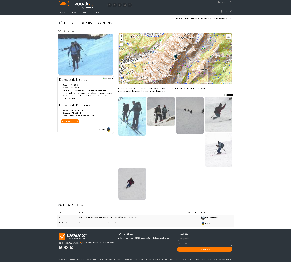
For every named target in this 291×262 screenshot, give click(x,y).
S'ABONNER (204, 249)
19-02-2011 (63, 217)
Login (222, 2)
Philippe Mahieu (211, 217)
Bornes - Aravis (190, 18)
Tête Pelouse (205, 18)
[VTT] (125, 5)
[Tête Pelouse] (85, 54)
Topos (177, 18)
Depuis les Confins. (223, 18)
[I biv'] (73, 30)
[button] (175, 57)
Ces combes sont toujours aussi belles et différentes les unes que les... (108, 223)
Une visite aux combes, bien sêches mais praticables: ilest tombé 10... (108, 217)
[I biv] (60, 36)
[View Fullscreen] (121, 44)
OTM (230, 83)
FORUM (110, 12)
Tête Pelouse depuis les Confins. (82, 116)
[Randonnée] (109, 5)
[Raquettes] (114, 5)
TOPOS (73, 12)
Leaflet (224, 83)
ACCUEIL (63, 12)
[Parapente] (130, 5)
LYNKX (82, 242)
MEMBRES (99, 12)
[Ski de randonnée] (120, 5)
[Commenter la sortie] (59, 30)
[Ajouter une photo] (64, 30)
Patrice (102, 129)
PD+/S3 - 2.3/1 (78, 113)
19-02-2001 (63, 223)
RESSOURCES (86, 12)
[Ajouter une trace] (68, 30)
